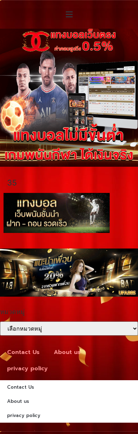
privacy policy (27, 368)
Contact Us (23, 352)
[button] (69, 14)
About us (67, 352)
